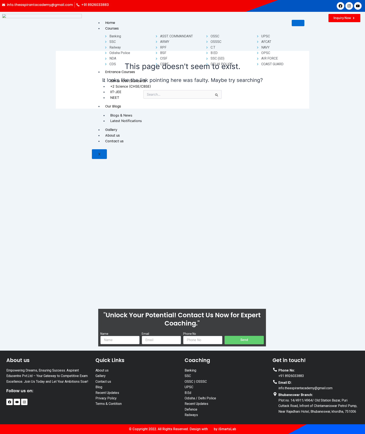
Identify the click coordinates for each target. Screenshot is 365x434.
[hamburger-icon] (298, 23)
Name (104, 333)
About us (112, 135)
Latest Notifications (126, 121)
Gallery (111, 129)
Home (110, 22)
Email (145, 333)
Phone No (189, 333)
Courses (112, 28)
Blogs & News (121, 115)
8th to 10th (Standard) (128, 81)
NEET (114, 97)
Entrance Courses (120, 71)
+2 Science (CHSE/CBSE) (130, 86)
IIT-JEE (115, 92)
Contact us (114, 141)
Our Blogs (113, 106)
